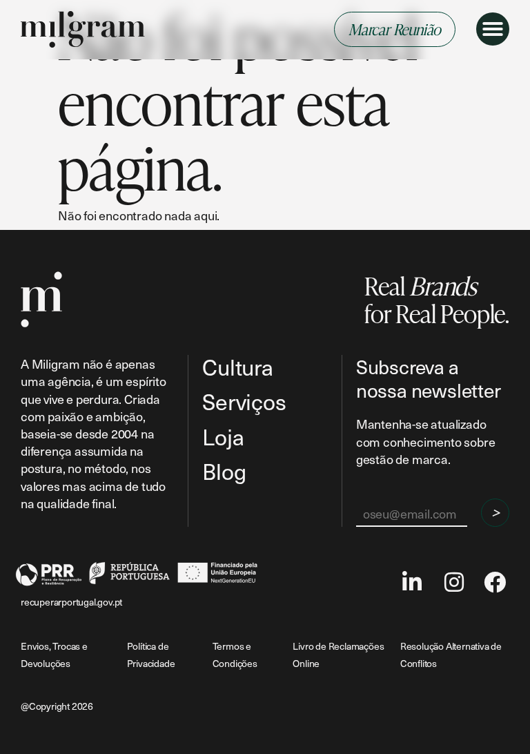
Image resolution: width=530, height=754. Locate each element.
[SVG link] (83, 29)
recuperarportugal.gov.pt (71, 601)
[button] (492, 29)
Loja (223, 437)
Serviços (244, 401)
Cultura (237, 367)
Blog (224, 471)
